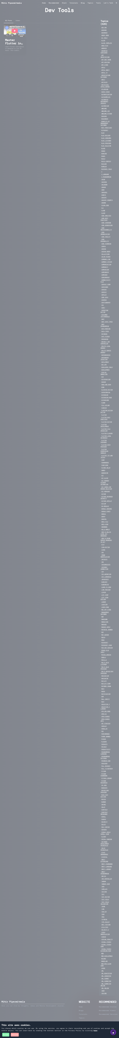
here (95, 1031)
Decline (15, 1035)
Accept (6, 1035)
